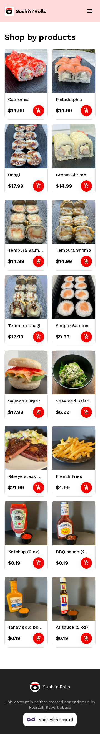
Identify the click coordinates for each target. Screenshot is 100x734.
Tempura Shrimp (73, 250)
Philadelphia (69, 99)
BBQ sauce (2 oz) (74, 551)
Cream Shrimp (71, 174)
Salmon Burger (24, 401)
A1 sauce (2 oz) (72, 627)
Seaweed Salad (72, 401)
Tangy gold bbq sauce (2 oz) (38, 627)
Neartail (36, 707)
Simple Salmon (72, 325)
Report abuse (58, 707)
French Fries (69, 476)
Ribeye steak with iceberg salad (43, 476)
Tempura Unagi (24, 325)
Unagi (14, 174)
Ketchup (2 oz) (24, 551)
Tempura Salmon (26, 250)
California (18, 99)
